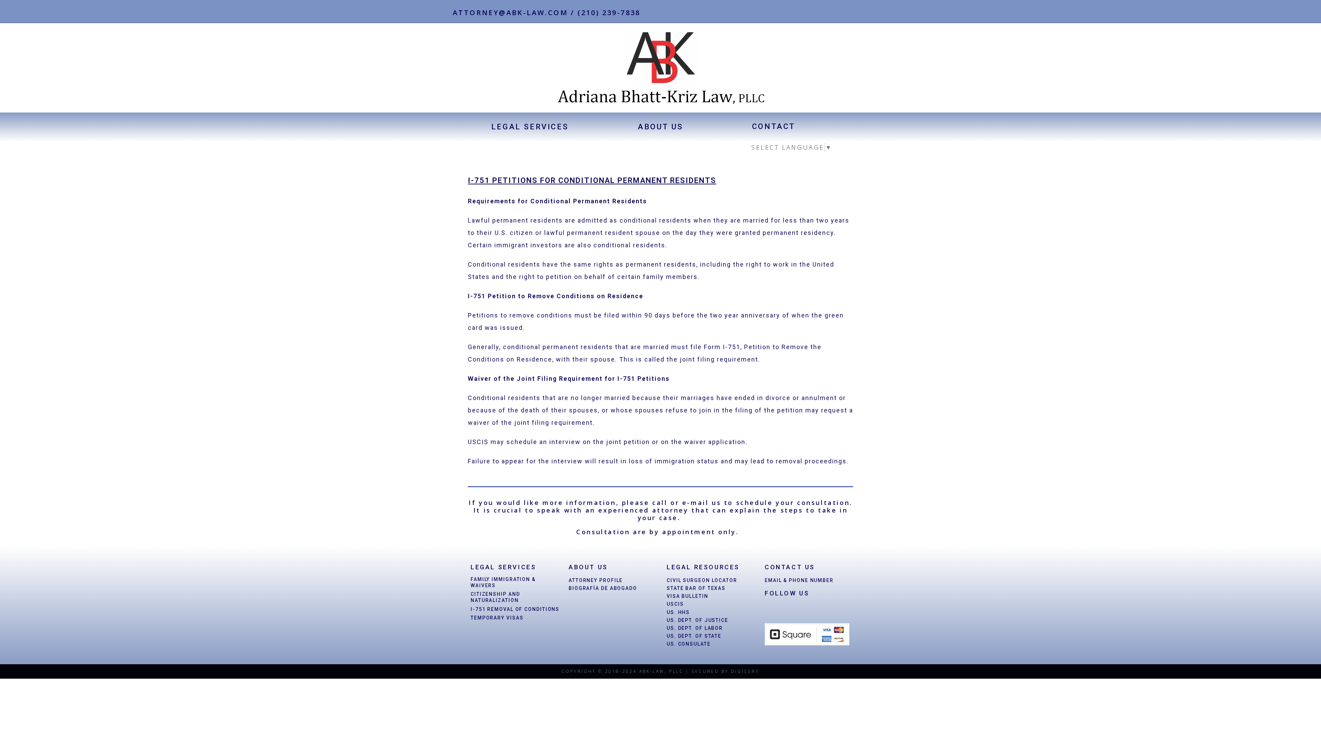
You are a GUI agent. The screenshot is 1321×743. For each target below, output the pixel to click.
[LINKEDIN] (785, 609)
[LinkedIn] (842, 13)
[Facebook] (831, 13)
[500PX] (799, 609)
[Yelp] (853, 13)
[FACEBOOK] (771, 609)
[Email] (863, 13)
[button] (530, 127)
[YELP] (813, 609)
